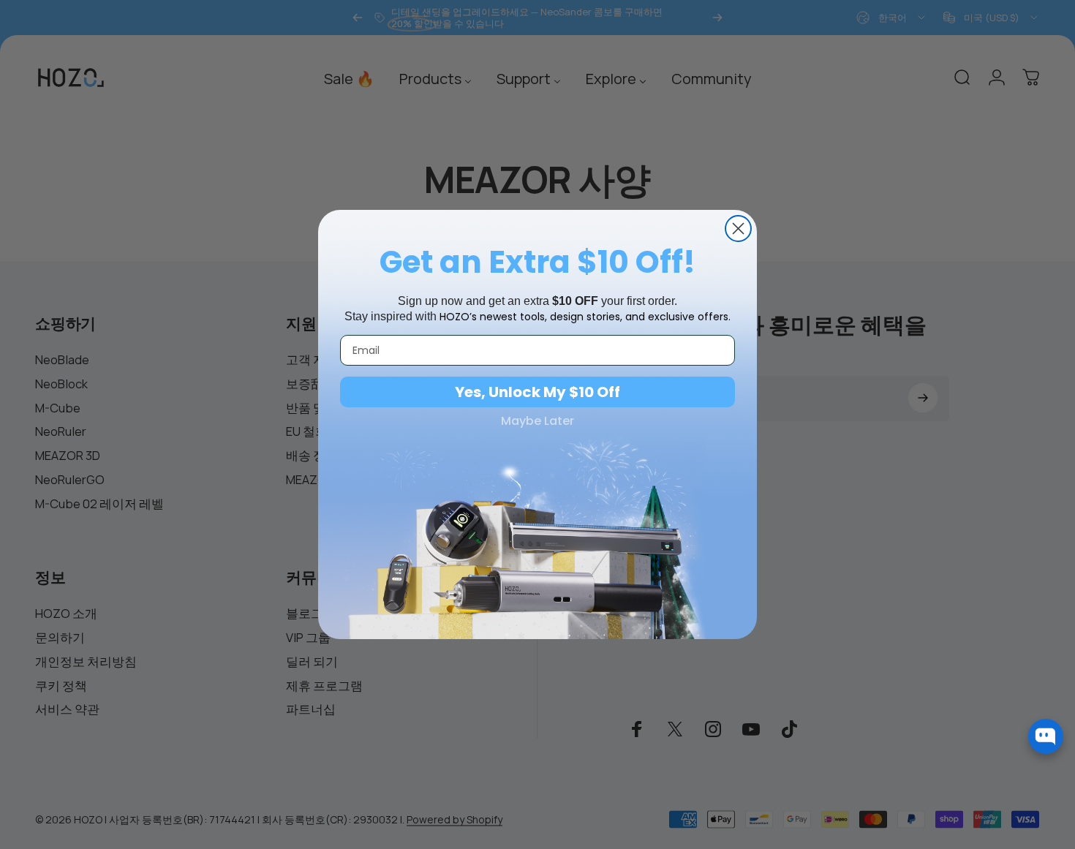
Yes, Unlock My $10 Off (537, 392)
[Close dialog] (738, 228)
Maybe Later (537, 421)
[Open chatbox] (1045, 736)
